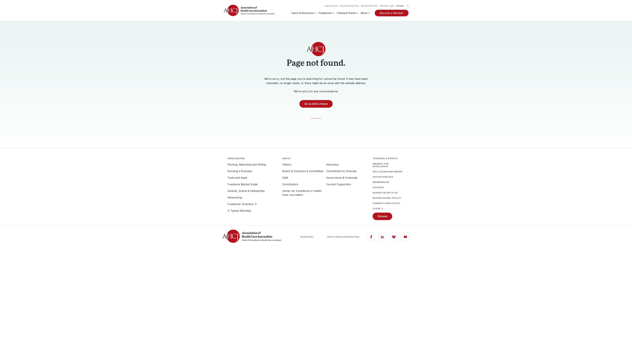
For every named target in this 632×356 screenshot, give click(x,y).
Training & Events (346, 13)
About (364, 13)
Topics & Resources (302, 13)
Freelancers (325, 13)
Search (407, 6)
